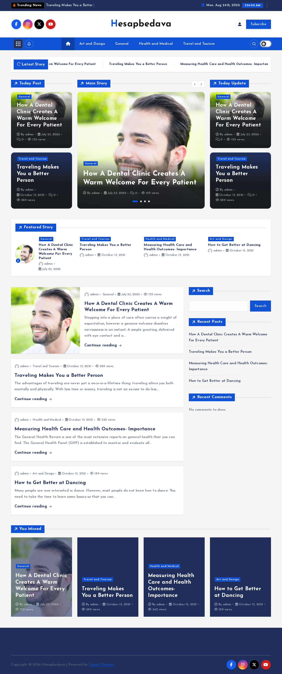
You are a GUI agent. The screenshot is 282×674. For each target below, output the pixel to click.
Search (203, 291)
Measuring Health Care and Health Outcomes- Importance (210, 64)
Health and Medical (156, 44)
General (121, 44)
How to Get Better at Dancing (234, 245)
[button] (195, 84)
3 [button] (145, 201)
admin (29, 134)
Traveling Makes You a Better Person (122, 64)
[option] (141, 150)
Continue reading (101, 345)
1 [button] (135, 201)
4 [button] (149, 201)
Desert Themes (101, 665)
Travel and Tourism (199, 44)
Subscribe (258, 24)
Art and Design (92, 44)
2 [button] (141, 201)
